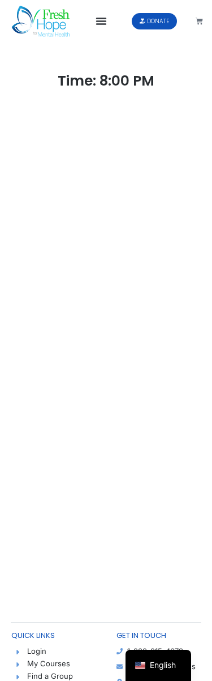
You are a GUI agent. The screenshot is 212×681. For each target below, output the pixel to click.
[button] (101, 20)
